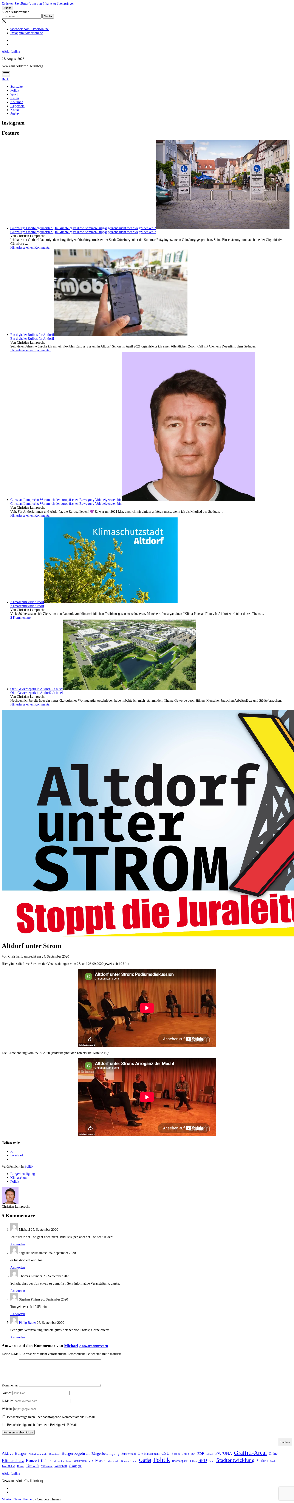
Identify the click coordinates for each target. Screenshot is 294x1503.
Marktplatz (80, 1461)
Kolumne (16, 102)
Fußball (209, 1454)
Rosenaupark (179, 1461)
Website (7, 1409)
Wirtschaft (60, 1466)
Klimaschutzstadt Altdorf (27, 602)
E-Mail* (7, 1401)
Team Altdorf (8, 1466)
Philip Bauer (27, 1322)
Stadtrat (262, 1460)
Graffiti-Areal (250, 1452)
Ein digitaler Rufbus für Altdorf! (32, 334)
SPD (202, 1460)
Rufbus (193, 1461)
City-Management (148, 1453)
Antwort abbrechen (93, 1346)
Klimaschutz (18, 1177)
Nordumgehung (129, 1461)
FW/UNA (223, 1453)
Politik (14, 90)
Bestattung (54, 1454)
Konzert (32, 1460)
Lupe (68, 1461)
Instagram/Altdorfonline (26, 33)
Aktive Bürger (14, 1453)
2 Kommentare (20, 617)
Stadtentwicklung (235, 1460)
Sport (14, 94)
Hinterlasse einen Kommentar (30, 247)
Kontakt (15, 110)
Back (5, 79)
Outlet (145, 1460)
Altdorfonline (11, 51)
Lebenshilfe (58, 1461)
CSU (165, 1453)
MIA (90, 1461)
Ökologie (75, 1466)
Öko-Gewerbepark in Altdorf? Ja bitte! (36, 689)
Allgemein (17, 106)
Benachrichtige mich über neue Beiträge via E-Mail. (42, 1425)
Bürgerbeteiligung (22, 1174)
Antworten (17, 1244)
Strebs (273, 1461)
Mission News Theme (17, 1499)
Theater (20, 1466)
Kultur (14, 98)
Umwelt (32, 1465)
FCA (193, 1454)
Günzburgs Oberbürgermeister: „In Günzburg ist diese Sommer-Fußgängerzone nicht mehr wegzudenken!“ (83, 228)
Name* (7, 1393)
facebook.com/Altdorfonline (29, 29)
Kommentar (10, 1385)
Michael (71, 1345)
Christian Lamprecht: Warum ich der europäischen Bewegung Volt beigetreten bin (66, 500)
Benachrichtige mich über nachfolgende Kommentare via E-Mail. (51, 1417)
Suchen (285, 1442)
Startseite (16, 86)
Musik (100, 1460)
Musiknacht (113, 1461)
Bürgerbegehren (76, 1453)
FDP (200, 1453)
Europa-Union (180, 1453)
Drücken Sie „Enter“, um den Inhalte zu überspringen (38, 3)
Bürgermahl (128, 1453)
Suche (14, 113)
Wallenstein (47, 1466)
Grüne (273, 1453)
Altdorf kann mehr (38, 1454)
